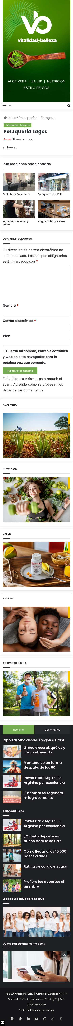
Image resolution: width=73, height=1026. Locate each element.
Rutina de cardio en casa (45, 866)
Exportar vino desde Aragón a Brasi (33, 740)
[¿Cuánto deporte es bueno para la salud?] (12, 840)
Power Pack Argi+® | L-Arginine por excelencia (44, 780)
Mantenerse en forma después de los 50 (43, 765)
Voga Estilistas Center (52, 221)
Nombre (11, 306)
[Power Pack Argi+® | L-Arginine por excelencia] (12, 781)
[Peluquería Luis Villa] (54, 182)
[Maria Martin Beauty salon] (19, 209)
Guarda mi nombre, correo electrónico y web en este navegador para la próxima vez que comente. (35, 357)
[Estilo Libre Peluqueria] (19, 182)
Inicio (11, 118)
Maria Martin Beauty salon (15, 223)
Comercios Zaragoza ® (48, 993)
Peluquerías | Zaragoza (37, 118)
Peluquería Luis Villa (50, 194)
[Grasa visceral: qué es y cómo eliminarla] (12, 751)
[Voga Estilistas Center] (54, 209)
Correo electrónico (19, 321)
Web (6, 336)
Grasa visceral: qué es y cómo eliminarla (44, 750)
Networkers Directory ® (44, 999)
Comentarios (52, 729)
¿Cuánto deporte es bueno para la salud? (42, 838)
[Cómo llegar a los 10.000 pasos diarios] (12, 855)
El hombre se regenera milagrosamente (43, 795)
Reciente (18, 729)
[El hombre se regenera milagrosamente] (12, 797)
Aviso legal (48, 1010)
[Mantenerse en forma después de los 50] (12, 766)
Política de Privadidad (30, 1010)
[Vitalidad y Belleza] (36, 51)
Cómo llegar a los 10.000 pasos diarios (45, 853)
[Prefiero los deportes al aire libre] (12, 885)
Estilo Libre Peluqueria (16, 194)
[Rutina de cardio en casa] (12, 870)
